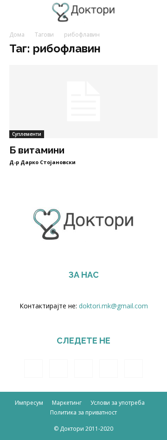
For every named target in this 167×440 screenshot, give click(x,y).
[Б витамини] (83, 101)
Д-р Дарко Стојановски (42, 162)
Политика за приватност (83, 412)
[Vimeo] (108, 368)
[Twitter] (83, 368)
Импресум (29, 403)
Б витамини (36, 150)
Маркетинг (67, 403)
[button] (154, 12)
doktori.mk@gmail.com (113, 305)
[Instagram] (58, 368)
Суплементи (26, 134)
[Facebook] (33, 368)
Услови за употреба (117, 403)
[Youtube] (133, 368)
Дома (17, 34)
